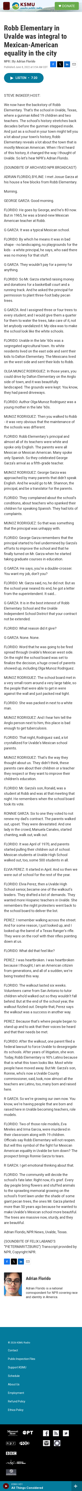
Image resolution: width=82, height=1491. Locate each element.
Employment (16, 1393)
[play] (6, 1486)
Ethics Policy (15, 1410)
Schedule (14, 1375)
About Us (14, 1384)
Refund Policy (16, 1401)
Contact (13, 1350)
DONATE (68, 6)
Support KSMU (17, 1367)
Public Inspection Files (21, 1358)
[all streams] (76, 1486)
